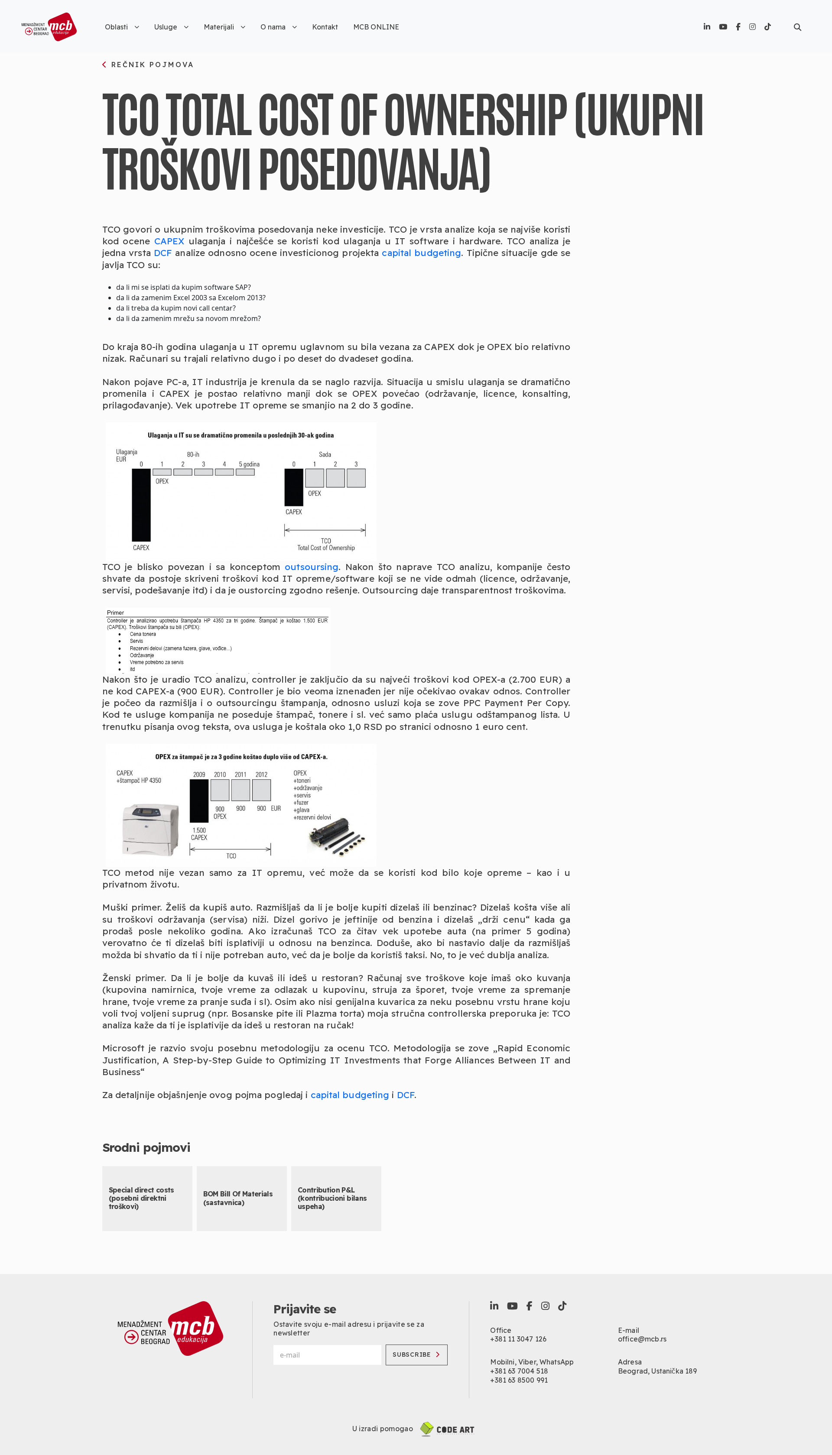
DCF (163, 252)
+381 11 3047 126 (518, 1339)
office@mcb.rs (642, 1339)
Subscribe (412, 1354)
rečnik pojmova (151, 65)
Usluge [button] (165, 27)
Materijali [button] (219, 27)
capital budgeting (421, 252)
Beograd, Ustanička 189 (657, 1371)
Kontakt (325, 27)
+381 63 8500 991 (519, 1380)
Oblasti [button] (116, 27)
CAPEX (169, 240)
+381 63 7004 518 (519, 1371)
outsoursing (311, 566)
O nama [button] (273, 27)
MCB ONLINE (376, 27)
